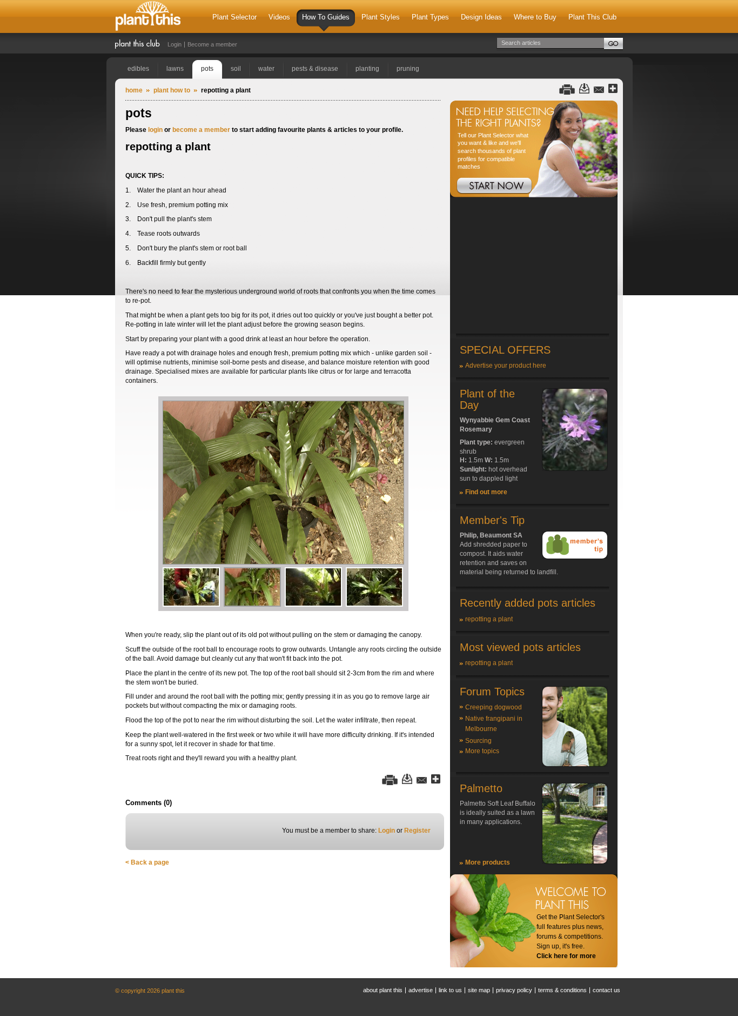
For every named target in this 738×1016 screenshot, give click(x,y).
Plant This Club (592, 17)
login (155, 130)
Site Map (479, 990)
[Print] (567, 89)
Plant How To (171, 90)
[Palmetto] (575, 862)
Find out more (486, 492)
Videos (279, 17)
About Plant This (382, 990)
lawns (175, 68)
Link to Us (450, 990)
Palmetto (481, 788)
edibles (138, 68)
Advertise (420, 990)
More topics (482, 751)
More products (487, 862)
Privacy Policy (514, 990)
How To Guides (326, 17)
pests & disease (315, 68)
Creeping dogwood (493, 707)
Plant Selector (234, 17)
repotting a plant (489, 619)
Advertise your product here (505, 365)
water (266, 68)
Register (417, 830)
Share (613, 89)
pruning (408, 68)
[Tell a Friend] (599, 89)
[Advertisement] (534, 266)
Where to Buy (535, 17)
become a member (201, 130)
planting (367, 68)
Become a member (212, 44)
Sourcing (478, 741)
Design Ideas (481, 17)
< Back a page (147, 862)
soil (236, 68)
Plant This (148, 16)
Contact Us (606, 990)
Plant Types (430, 17)
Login (174, 44)
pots (207, 68)
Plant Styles (380, 17)
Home (134, 90)
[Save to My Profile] (584, 89)
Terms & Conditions (562, 990)
